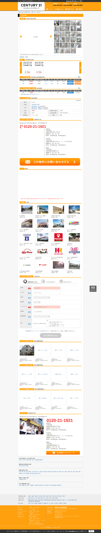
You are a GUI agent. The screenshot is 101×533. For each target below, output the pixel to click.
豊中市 (20, 465)
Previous (21, 36)
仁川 (49, 503)
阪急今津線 (41, 500)
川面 (47, 498)
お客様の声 (50, 512)
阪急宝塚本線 (34, 106)
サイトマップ (21, 514)
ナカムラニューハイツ (23, 382)
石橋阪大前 (40, 107)
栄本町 (60, 471)
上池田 (40, 471)
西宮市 (36, 496)
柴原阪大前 (59, 485)
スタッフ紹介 (50, 509)
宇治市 (63, 496)
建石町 (49, 471)
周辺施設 (49, 511)
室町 (74, 471)
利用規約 (28, 330)
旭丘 (57, 471)
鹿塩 (41, 498)
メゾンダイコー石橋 (23, 358)
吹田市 (23, 465)
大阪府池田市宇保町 (36, 104)
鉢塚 (52, 471)
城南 (79, 471)
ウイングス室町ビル (55, 406)
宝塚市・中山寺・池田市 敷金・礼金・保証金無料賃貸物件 (31, 459)
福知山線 (36, 500)
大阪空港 (46, 485)
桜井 (43, 485)
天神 (37, 471)
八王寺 (23, 473)
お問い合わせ (78, 81)
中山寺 (32, 503)
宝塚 (29, 503)
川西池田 (36, 485)
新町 (43, 471)
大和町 (65, 471)
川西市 (40, 496)
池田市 (33, 496)
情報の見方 (78, 100)
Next (51, 36)
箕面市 (27, 465)
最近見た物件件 (70, 1)
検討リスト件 (78, 1)
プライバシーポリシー (35, 330)
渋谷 (63, 471)
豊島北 (30, 471)
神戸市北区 (59, 496)
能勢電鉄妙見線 (47, 500)
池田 (39, 106)
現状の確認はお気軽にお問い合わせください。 (30, 94)
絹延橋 (40, 485)
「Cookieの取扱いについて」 (73, 531)
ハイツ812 (22, 406)
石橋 (20, 471)
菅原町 (76, 471)
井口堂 (25, 471)
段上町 (32, 498)
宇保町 (69, 471)
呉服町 (54, 471)
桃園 (36, 473)
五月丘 (39, 473)
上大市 (35, 498)
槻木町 (45, 471)
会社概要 (20, 509)
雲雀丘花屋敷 (53, 485)
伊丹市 (43, 496)
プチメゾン (53, 358)
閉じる (91, 531)
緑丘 (72, 471)
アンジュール (70, 406)
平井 (44, 498)
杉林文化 (53, 382)
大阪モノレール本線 (66, 500)
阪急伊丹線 (59, 500)
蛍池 (49, 485)
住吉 (33, 471)
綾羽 (31, 473)
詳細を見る (70, 81)
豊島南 (20, 473)
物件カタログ (21, 516)
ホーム (20, 507)
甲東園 (35, 503)
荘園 (35, 471)
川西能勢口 (40, 108)
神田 (22, 471)
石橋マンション (70, 358)
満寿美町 (27, 473)
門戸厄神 (56, 503)
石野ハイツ (69, 382)
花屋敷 (56, 498)
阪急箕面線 (53, 500)
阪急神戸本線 (73, 500)
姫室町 (33, 473)
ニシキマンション (39, 358)
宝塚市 (29, 496)
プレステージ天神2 (39, 382)
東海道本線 (37, 501)
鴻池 (53, 498)
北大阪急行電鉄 (31, 501)
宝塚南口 (65, 503)
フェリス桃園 (38, 406)
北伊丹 (28, 485)
